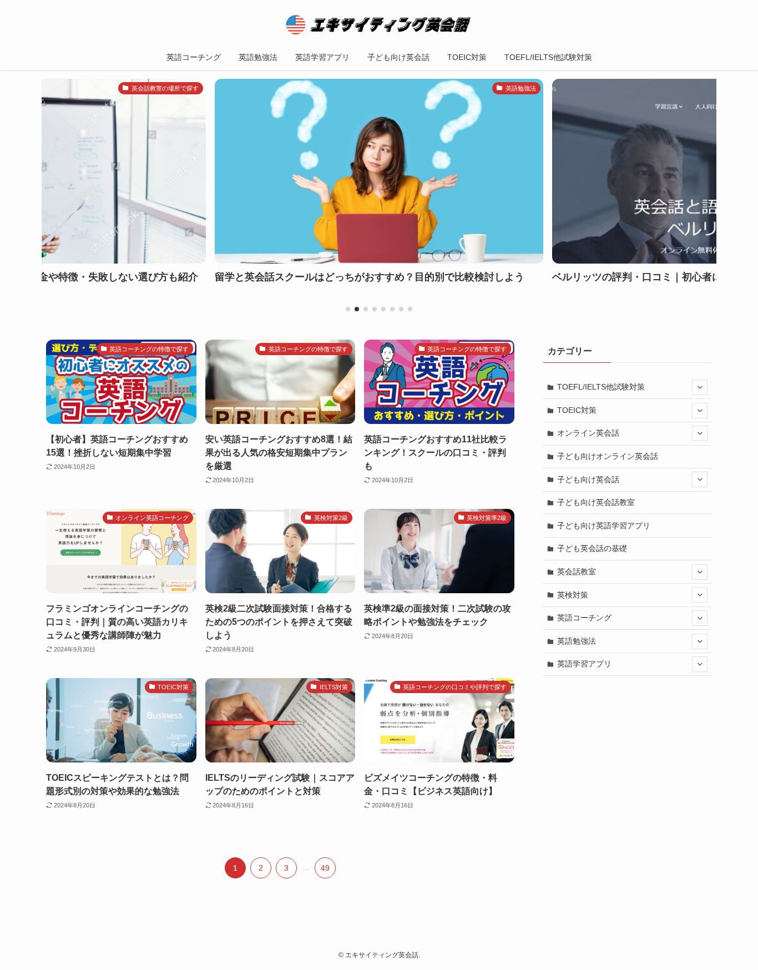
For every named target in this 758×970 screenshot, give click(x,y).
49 (325, 867)
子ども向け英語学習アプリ (603, 525)
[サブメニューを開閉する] (700, 387)
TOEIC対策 (577, 410)
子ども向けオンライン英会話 (607, 456)
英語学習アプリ (584, 663)
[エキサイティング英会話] (379, 24)
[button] (348, 309)
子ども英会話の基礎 (592, 548)
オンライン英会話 (588, 432)
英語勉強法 (576, 640)
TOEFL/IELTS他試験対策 (601, 386)
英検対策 (572, 594)
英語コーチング (584, 617)
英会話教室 (576, 571)
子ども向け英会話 (588, 479)
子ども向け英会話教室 (596, 502)
